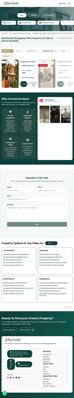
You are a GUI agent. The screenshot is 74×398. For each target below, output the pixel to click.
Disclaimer (46, 379)
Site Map (45, 381)
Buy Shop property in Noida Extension (15, 257)
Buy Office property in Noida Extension (16, 254)
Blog (44, 369)
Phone (40, 187)
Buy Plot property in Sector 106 (13, 285)
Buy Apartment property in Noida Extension (53, 283)
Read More (68, 307)
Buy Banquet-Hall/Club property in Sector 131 (18, 288)
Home (6, 33)
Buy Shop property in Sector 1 (13, 262)
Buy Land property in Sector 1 (12, 260)
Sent (37, 224)
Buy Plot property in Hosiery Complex (51, 265)
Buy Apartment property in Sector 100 (52, 288)
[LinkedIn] (16, 378)
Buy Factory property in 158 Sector (50, 257)
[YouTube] (19, 378)
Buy (21, 15)
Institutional (46, 361)
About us (45, 367)
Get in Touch (25, 330)
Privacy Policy (47, 384)
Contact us (46, 374)
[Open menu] (69, 3)
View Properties (9, 330)
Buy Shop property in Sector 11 (13, 265)
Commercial (47, 354)
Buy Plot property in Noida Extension (15, 283)
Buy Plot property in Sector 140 (13, 293)
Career (45, 371)
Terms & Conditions (49, 386)
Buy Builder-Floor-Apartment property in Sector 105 (52, 294)
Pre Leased (49, 15)
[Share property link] (16, 63)
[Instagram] (8, 378)
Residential (46, 359)
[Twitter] (13, 378)
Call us (25, 84)
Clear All (7, 51)
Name (9, 187)
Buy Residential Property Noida (20, 33)
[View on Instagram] (44, 114)
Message (10, 204)
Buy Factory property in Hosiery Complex (53, 262)
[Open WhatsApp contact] (4, 393)
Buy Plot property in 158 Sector (49, 260)
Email (9, 196)
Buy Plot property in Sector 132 (13, 291)
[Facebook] (11, 378)
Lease (33, 15)
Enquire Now (33, 84)
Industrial (46, 357)
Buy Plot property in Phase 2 (48, 285)
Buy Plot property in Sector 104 (49, 291)
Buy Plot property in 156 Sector (49, 254)
